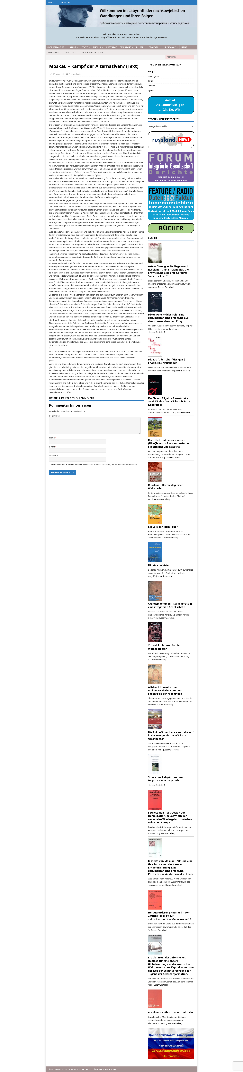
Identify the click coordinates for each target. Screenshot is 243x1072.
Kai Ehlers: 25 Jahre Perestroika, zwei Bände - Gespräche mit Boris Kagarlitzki (169, 401)
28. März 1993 (58, 74)
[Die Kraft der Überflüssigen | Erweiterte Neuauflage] (171, 347)
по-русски (65, 2)
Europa (151, 71)
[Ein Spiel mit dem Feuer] (171, 514)
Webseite (53, 455)
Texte (84, 47)
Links (184, 47)
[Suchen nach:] (179, 57)
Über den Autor (55, 47)
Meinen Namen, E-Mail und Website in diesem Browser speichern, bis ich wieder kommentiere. (94, 464)
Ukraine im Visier (159, 565)
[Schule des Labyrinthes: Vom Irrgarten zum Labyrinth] (171, 764)
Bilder (139, 47)
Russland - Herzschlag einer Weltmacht (165, 486)
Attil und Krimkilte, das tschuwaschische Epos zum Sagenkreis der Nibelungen (165, 690)
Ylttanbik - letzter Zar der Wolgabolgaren (164, 647)
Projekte (153, 47)
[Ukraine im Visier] (171, 552)
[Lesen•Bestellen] (166, 287)
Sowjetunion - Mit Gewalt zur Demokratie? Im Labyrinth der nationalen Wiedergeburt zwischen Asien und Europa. (170, 817)
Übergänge (170, 47)
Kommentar (54, 415)
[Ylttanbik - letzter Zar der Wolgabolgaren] (171, 632)
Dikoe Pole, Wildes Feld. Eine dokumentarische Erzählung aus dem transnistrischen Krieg (168, 318)
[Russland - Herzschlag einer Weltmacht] (171, 472)
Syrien (151, 90)
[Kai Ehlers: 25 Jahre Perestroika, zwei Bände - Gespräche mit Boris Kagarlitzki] (171, 385)
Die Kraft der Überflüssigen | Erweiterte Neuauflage (166, 361)
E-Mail (52, 446)
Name (52, 437)
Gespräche (125, 47)
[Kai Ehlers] (121, 25)
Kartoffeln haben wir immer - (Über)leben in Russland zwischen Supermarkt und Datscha (169, 443)
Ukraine (151, 85)
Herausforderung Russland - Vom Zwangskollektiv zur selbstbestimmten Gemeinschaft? (169, 916)
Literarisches (70, 52)
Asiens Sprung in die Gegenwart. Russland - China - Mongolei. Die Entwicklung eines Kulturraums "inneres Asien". (168, 271)
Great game (153, 76)
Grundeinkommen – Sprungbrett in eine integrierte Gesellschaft (170, 605)
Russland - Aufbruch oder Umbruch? (170, 1012)
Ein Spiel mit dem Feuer (163, 526)
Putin (150, 81)
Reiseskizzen (53, 52)
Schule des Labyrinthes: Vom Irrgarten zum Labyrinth (166, 778)
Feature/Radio (75, 74)
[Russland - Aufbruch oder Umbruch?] (171, 999)
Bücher (97, 47)
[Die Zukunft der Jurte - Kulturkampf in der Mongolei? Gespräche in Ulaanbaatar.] (171, 719)
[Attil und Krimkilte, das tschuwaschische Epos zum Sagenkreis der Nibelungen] (171, 674)
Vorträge (111, 47)
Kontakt (52, 2)
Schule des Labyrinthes (92, 52)
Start (73, 47)
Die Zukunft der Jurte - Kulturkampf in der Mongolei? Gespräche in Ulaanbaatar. (171, 735)
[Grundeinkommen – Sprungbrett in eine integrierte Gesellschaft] (171, 591)
